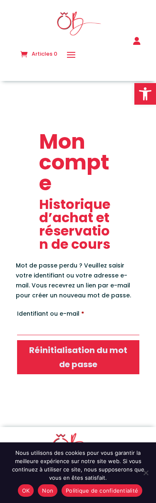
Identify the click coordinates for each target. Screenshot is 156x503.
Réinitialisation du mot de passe (78, 357)
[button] (145, 94)
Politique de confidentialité (102, 490)
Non (47, 490)
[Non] (145, 473)
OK (26, 490)
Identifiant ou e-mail (67, 313)
